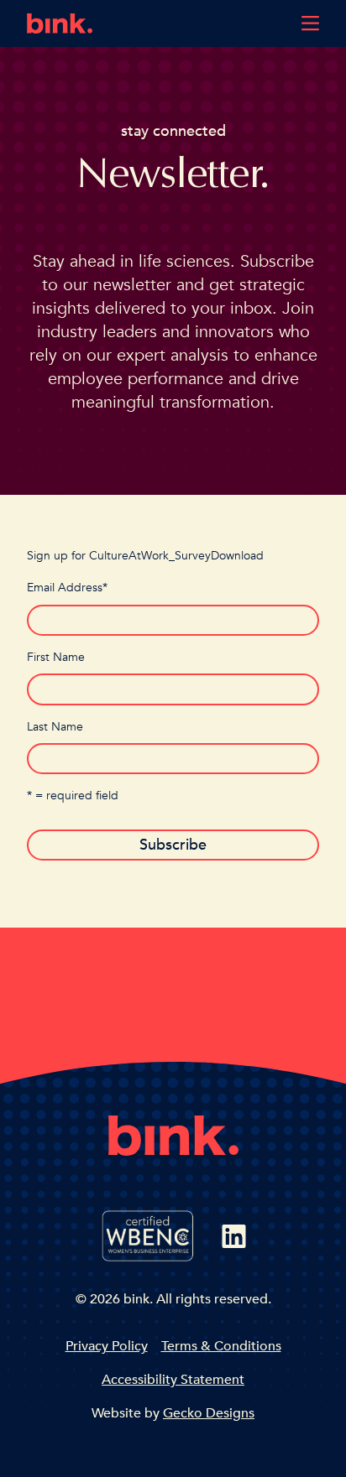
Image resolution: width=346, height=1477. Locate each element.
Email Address (67, 587)
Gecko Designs (208, 1413)
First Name (56, 657)
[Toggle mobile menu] (310, 23)
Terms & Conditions (221, 1346)
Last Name (55, 727)
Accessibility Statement (173, 1379)
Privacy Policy (107, 1346)
